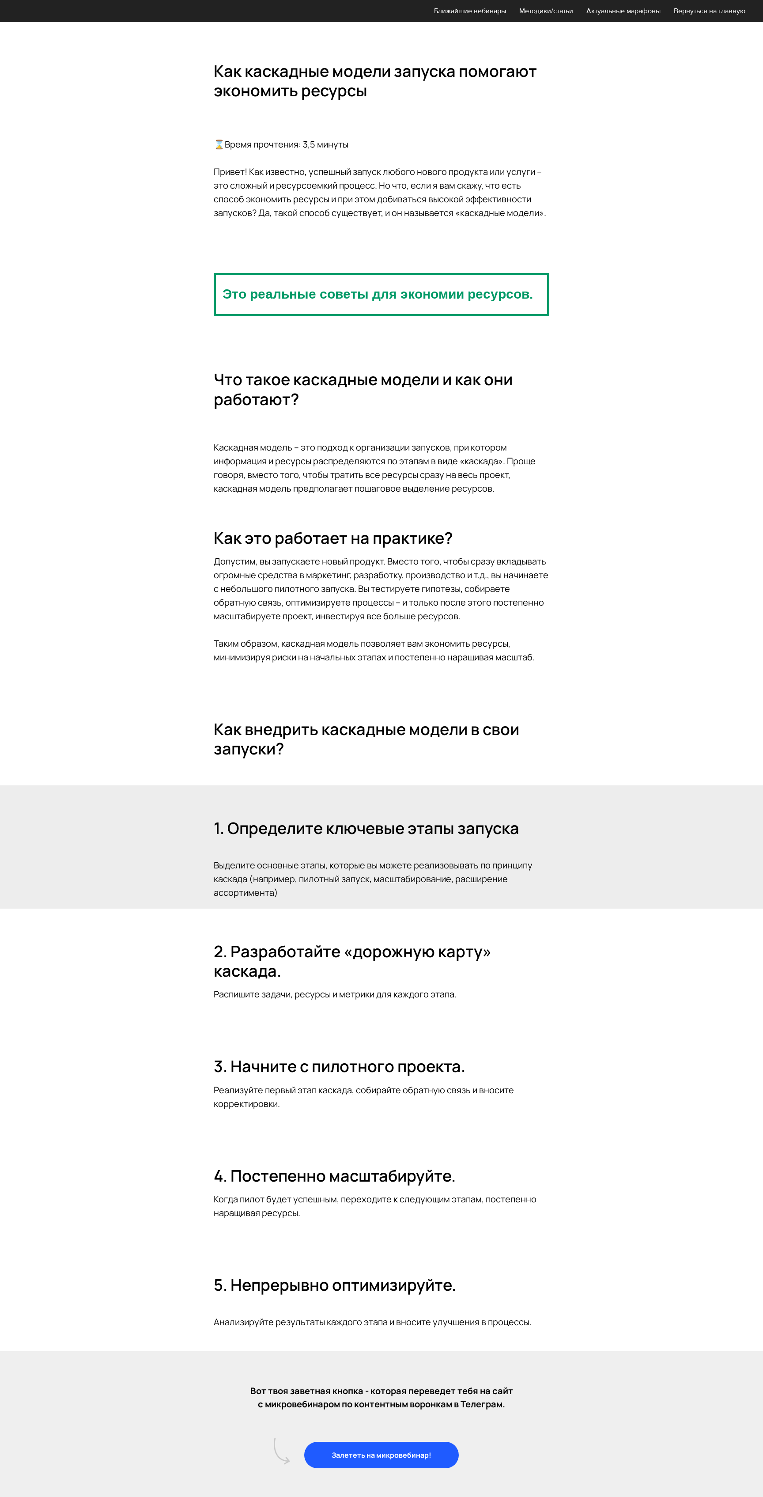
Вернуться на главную (709, 11)
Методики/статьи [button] (546, 11)
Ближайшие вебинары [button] (470, 11)
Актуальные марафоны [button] (623, 11)
